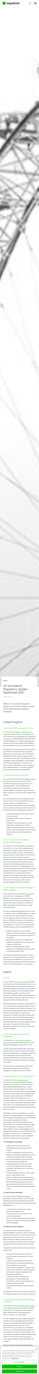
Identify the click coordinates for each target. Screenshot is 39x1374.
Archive (5, 680)
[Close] (36, 1349)
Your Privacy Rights (19, 1362)
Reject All (19, 1366)
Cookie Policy (15, 1358)
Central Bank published (23, 982)
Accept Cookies (19, 1371)
